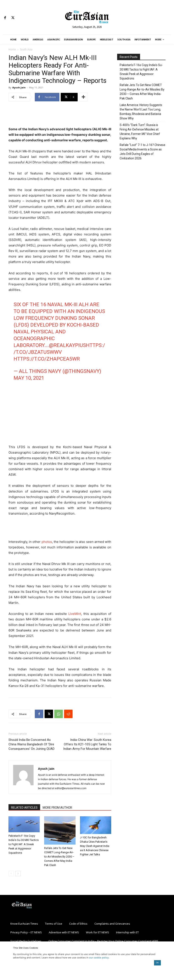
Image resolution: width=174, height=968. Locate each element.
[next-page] (18, 873)
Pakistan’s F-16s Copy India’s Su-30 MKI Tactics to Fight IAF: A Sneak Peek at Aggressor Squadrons (23, 844)
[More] (83, 97)
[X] (13, 18)
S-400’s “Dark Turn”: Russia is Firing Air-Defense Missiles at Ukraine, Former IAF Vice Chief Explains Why (140, 131)
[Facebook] (5, 18)
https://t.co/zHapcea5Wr (47, 359)
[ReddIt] (68, 714)
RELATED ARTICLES (24, 807)
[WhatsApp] (58, 714)
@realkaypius (67, 345)
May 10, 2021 (29, 378)
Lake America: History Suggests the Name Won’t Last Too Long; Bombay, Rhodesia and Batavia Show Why (141, 111)
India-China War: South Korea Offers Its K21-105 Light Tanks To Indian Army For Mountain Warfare (87, 744)
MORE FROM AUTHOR (57, 807)
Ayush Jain (19, 87)
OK (157, 962)
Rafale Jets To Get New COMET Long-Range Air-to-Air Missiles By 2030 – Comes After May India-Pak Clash (59, 856)
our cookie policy (99, 957)
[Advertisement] (59, 115)
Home (12, 49)
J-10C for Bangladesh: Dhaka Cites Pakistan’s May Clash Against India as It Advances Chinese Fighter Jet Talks (94, 846)
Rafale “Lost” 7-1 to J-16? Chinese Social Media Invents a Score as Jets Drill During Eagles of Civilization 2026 (142, 151)
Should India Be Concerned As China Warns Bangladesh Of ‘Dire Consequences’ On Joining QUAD (31, 744)
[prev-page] (11, 873)
